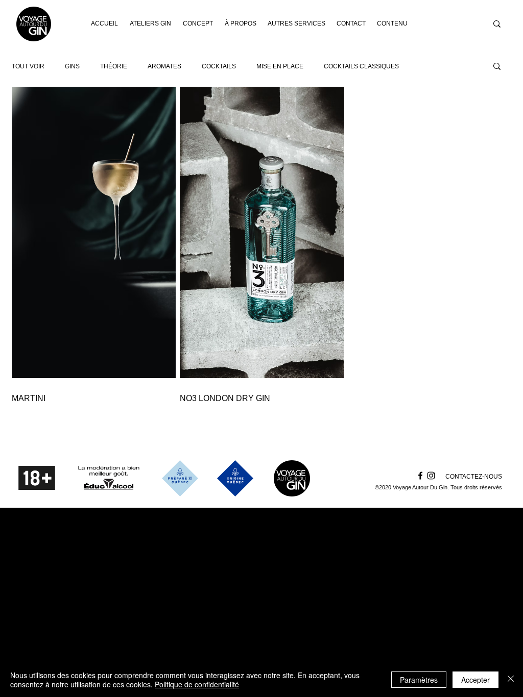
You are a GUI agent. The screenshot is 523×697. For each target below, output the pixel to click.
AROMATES (164, 66)
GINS (72, 66)
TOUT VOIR (28, 66)
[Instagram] (431, 475)
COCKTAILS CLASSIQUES (361, 66)
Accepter (475, 680)
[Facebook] (420, 475)
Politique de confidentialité (197, 684)
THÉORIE (113, 66)
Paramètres (419, 680)
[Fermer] (511, 679)
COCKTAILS (219, 66)
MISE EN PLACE (279, 66)
